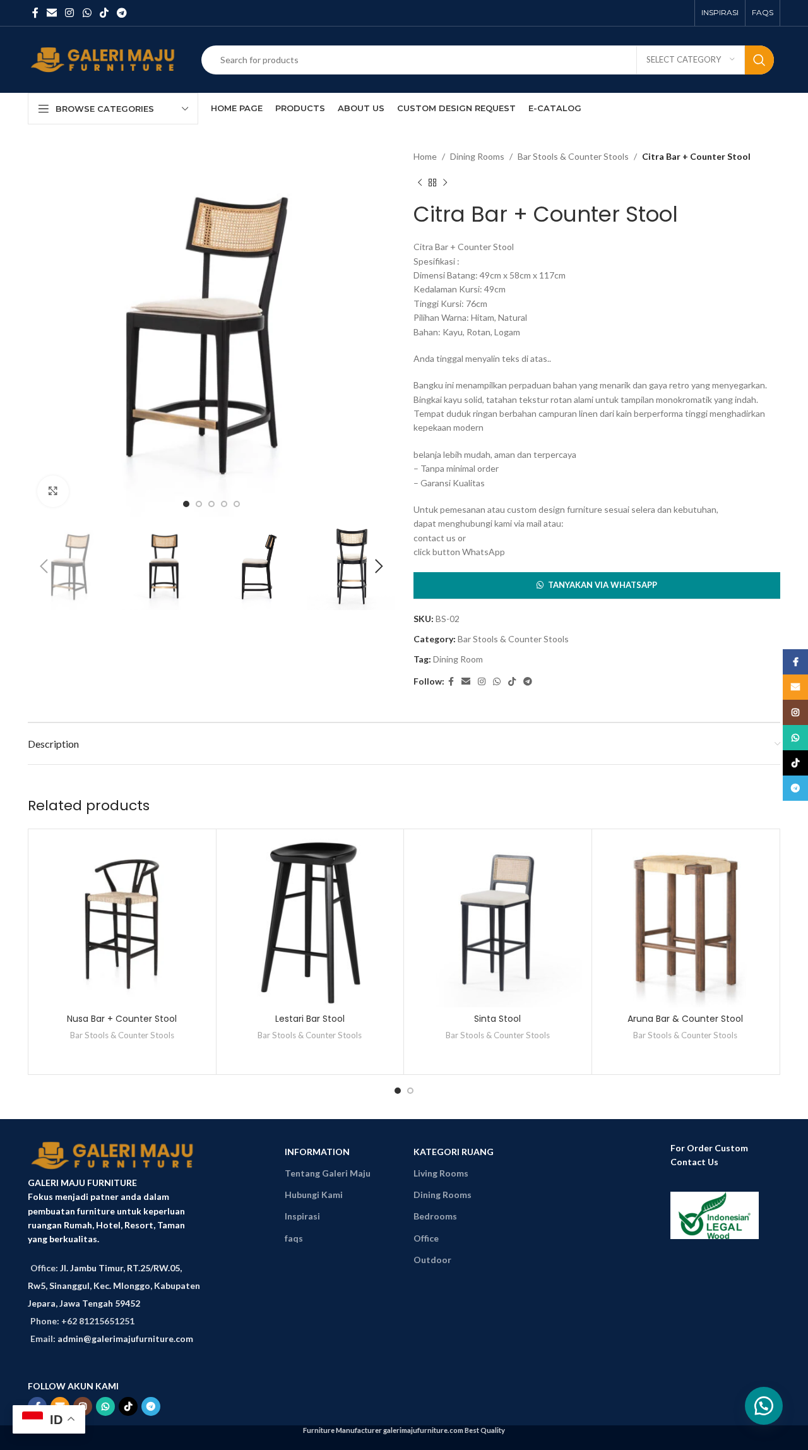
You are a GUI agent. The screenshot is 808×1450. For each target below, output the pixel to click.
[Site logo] (105, 58)
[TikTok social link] (103, 12)
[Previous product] (419, 182)
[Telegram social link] (122, 12)
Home (425, 156)
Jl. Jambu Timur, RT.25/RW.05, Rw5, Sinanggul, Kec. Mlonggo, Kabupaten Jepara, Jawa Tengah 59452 (114, 1285)
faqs (294, 1238)
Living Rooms (440, 1173)
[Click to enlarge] (53, 491)
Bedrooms (435, 1216)
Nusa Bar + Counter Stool (122, 1018)
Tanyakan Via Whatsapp (602, 585)
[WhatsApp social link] (86, 12)
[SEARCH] (759, 60)
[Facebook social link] (35, 12)
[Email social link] (51, 12)
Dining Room (458, 659)
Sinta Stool (497, 1018)
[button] (596, 585)
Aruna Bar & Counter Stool (685, 1018)
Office (426, 1238)
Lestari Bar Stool (310, 1018)
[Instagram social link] (69, 12)
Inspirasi (302, 1216)
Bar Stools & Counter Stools (573, 156)
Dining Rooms (477, 156)
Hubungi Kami (314, 1194)
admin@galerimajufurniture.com (125, 1338)
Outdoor (432, 1259)
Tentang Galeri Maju (328, 1173)
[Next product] (445, 182)
